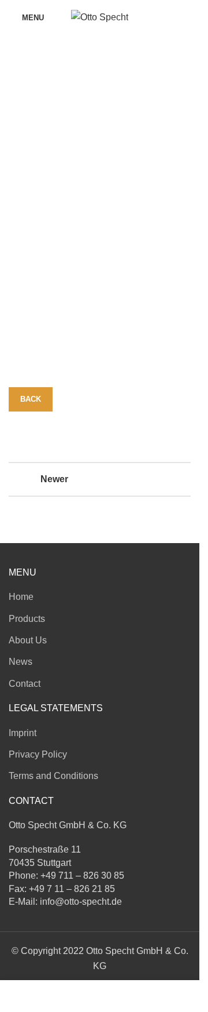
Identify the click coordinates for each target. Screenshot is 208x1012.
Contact (24, 684)
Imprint (22, 733)
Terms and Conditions (53, 776)
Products (27, 619)
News (20, 662)
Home (21, 597)
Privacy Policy (38, 754)
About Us (28, 640)
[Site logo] (99, 16)
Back (30, 399)
